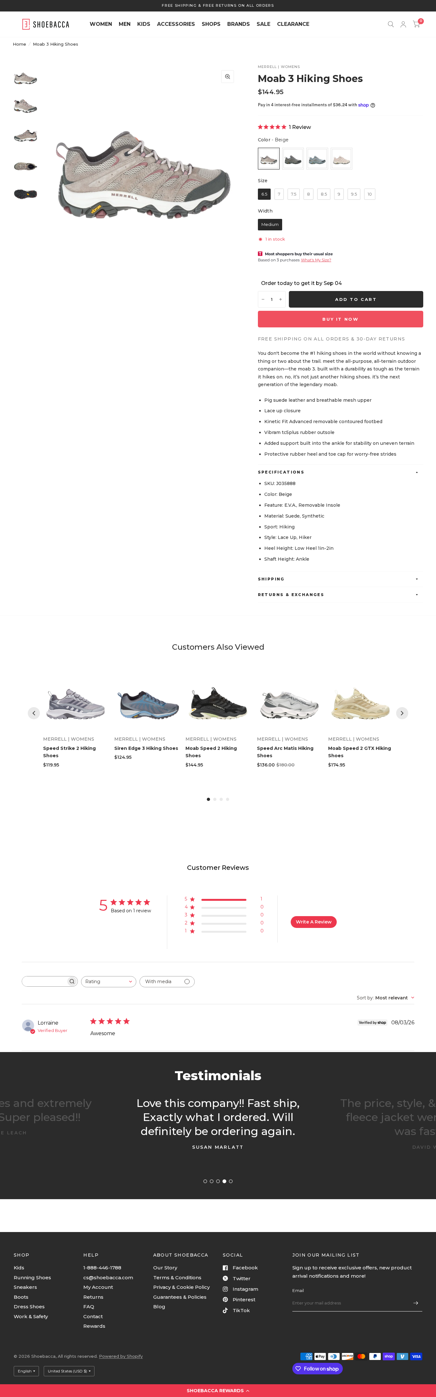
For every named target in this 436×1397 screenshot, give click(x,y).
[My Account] (403, 24)
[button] (218, 1390)
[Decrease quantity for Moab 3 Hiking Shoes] (263, 299)
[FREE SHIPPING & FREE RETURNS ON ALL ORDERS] (218, 6)
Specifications (281, 472)
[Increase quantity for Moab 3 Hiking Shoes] (280, 299)
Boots (21, 1297)
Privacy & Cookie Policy (181, 1287)
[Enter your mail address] (416, 1303)
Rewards (94, 1326)
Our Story (165, 1268)
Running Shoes (32, 1277)
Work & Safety (31, 1316)
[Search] (391, 24)
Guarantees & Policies (180, 1297)
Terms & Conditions (177, 1277)
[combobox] (108, 981)
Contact (93, 1316)
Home (19, 44)
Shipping (271, 579)
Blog (159, 1307)
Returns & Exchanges (291, 594)
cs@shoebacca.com (108, 1277)
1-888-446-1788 (102, 1268)
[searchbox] (44, 981)
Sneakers (25, 1287)
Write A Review (314, 922)
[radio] (269, 158)
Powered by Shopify (121, 1356)
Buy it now (340, 319)
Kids (19, 1268)
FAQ (88, 1307)
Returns (93, 1297)
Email (298, 1290)
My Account (98, 1287)
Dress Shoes (29, 1307)
